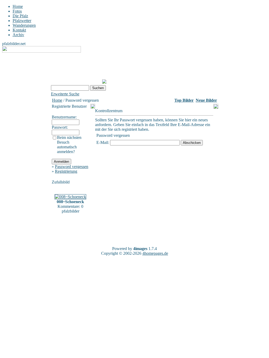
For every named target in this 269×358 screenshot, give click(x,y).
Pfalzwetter (22, 20)
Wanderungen (24, 25)
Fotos (17, 11)
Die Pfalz (20, 16)
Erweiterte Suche (65, 94)
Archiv (18, 34)
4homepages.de (155, 253)
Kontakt (19, 30)
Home (18, 6)
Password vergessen (71, 166)
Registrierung (66, 171)
